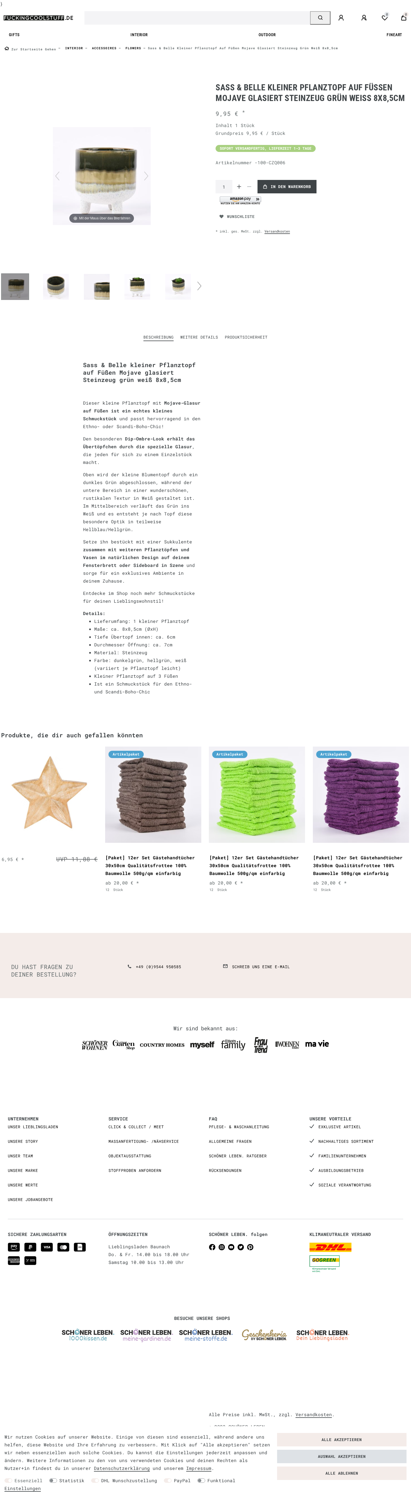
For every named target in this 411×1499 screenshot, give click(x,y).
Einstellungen (22, 1488)
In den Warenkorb (291, 186)
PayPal (182, 1480)
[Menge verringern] (249, 186)
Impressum (198, 1468)
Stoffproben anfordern (134, 1170)
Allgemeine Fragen (230, 1141)
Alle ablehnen (341, 1473)
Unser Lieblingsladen (33, 1126)
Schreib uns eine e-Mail (261, 966)
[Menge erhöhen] (239, 186)
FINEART (394, 34)
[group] (49, 795)
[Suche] (320, 18)
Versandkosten (277, 231)
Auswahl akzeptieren (342, 1456)
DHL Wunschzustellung (129, 1480)
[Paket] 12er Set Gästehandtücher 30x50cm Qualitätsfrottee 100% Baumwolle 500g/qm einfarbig (150, 865)
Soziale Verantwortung (344, 1185)
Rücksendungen (225, 1170)
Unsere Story (23, 1141)
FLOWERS (132, 48)
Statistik (71, 1480)
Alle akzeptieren (342, 1439)
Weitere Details (199, 337)
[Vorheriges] (57, 176)
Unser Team (20, 1155)
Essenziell (28, 1480)
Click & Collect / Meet (136, 1126)
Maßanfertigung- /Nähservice (143, 1141)
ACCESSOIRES (103, 48)
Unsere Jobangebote (30, 1199)
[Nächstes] (146, 176)
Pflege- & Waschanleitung (239, 1126)
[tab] (158, 337)
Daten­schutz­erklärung (122, 1468)
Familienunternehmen (342, 1155)
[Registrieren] (365, 18)
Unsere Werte (23, 1185)
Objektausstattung (129, 1155)
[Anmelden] (342, 18)
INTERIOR (139, 34)
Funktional (221, 1480)
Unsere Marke (23, 1170)
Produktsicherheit (246, 337)
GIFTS (14, 34)
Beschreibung (158, 337)
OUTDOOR (267, 34)
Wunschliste (241, 216)
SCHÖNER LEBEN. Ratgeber (238, 1155)
